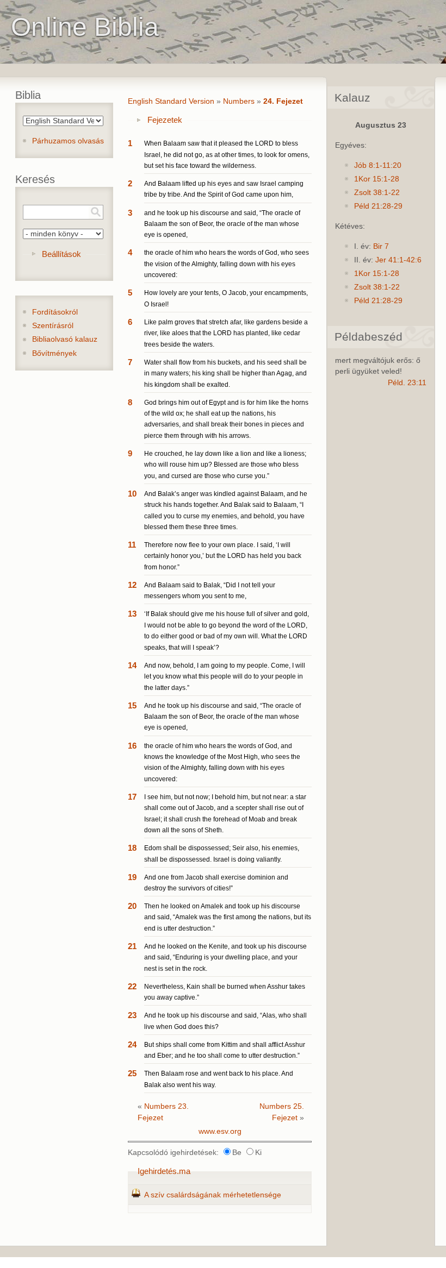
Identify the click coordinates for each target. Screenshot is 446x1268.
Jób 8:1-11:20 (377, 165)
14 (132, 665)
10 (132, 493)
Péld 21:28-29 (378, 206)
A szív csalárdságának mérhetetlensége (212, 1195)
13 (132, 613)
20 (132, 906)
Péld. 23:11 (407, 383)
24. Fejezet (283, 101)
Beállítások (61, 254)
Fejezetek (164, 119)
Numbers (239, 101)
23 (132, 1015)
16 (132, 745)
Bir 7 (381, 246)
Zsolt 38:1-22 (377, 193)
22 (132, 986)
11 (132, 544)
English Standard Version (171, 101)
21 (132, 946)
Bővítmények (54, 353)
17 (132, 796)
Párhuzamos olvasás (68, 141)
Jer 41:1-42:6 (398, 260)
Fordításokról (55, 312)
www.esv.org (220, 1131)
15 (132, 705)
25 (132, 1073)
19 (132, 877)
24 (132, 1044)
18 (132, 847)
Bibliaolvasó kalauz (64, 339)
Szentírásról (52, 326)
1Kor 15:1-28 (376, 179)
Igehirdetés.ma (164, 1171)
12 (132, 584)
